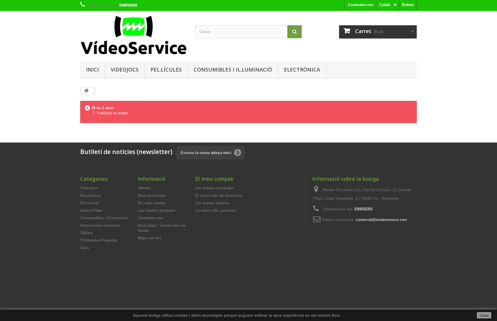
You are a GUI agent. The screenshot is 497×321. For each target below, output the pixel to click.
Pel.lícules (166, 69)
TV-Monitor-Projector (98, 240)
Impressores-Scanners (100, 225)
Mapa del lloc (150, 238)
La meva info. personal (215, 210)
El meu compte (214, 178)
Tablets (86, 233)
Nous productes (152, 195)
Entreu (408, 5)
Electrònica (302, 69)
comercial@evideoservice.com (381, 220)
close (484, 315)
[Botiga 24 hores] (133, 34)
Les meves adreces (212, 203)
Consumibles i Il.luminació (233, 69)
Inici (92, 69)
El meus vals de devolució (218, 195)
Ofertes (144, 188)
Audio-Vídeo (91, 210)
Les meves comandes (214, 188)
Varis (84, 248)
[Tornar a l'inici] (86, 91)
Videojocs (125, 69)
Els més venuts (151, 203)
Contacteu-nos (360, 5)
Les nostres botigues (156, 210)
